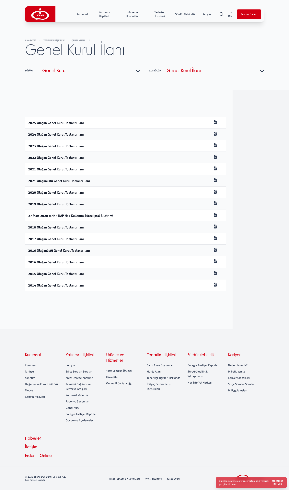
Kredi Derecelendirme (79, 378)
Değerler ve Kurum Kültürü (41, 384)
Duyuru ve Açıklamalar (79, 420)
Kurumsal (33, 355)
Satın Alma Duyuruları (160, 365)
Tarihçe (29, 371)
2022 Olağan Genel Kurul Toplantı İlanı (56, 157)
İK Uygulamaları (237, 390)
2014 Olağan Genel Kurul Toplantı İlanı (56, 285)
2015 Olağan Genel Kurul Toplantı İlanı (56, 274)
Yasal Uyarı (173, 478)
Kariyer (234, 355)
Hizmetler (112, 377)
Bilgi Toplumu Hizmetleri (124, 478)
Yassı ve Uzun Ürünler (119, 371)
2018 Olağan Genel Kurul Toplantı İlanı (56, 227)
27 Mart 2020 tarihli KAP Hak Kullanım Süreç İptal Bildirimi (70, 216)
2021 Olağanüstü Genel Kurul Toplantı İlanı (59, 181)
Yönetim (30, 378)
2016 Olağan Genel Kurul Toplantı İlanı (56, 262)
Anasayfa (31, 40)
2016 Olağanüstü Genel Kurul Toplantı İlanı (59, 250)
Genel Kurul (79, 40)
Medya (29, 390)
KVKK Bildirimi (153, 478)
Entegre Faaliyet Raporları (81, 414)
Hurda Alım (154, 371)
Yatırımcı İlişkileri (54, 40)
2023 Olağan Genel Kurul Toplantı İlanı (56, 146)
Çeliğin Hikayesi (35, 396)
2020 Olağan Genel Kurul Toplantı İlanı (56, 192)
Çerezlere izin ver (277, 482)
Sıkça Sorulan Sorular (79, 371)
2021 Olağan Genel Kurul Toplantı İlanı (56, 169)
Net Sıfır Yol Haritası (200, 382)
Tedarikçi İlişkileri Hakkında (163, 378)
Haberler (33, 439)
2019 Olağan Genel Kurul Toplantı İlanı (56, 204)
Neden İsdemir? (238, 365)
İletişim (70, 365)
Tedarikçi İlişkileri (161, 355)
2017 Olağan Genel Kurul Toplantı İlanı (56, 239)
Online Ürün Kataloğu (119, 383)
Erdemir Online (249, 14)
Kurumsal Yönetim (77, 395)
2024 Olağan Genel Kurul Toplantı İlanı (56, 134)
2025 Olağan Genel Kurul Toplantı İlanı (56, 123)
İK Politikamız (236, 371)
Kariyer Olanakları (239, 378)
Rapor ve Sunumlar (77, 401)
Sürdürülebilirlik (201, 355)
